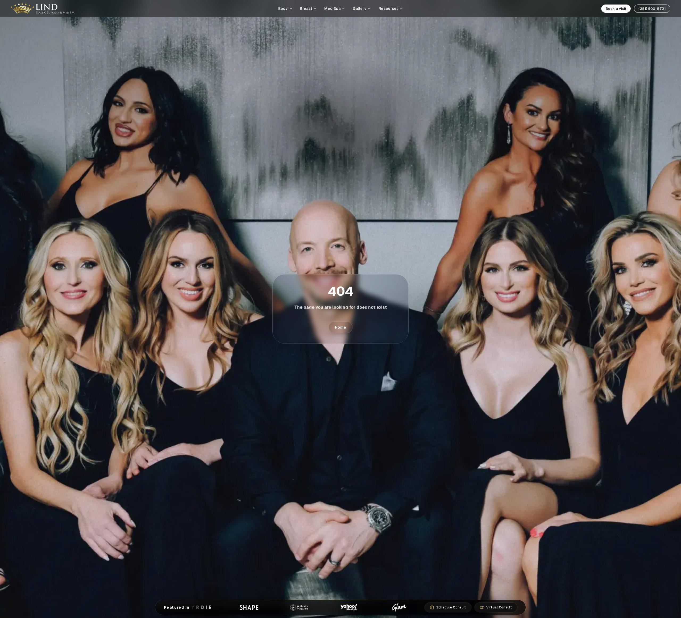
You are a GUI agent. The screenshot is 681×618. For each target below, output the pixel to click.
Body (283, 8)
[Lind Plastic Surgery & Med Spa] (42, 8)
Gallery (360, 8)
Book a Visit (616, 8)
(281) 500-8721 (652, 8)
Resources (389, 8)
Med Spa (332, 8)
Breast (306, 8)
